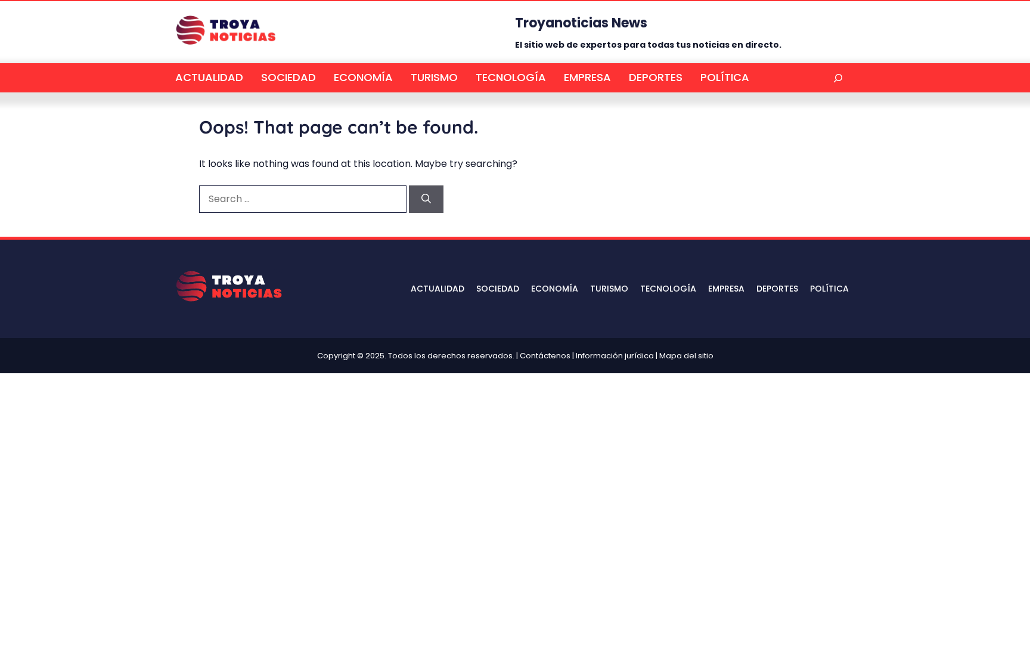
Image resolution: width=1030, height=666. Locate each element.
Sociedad (288, 77)
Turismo (434, 77)
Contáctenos (545, 355)
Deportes (655, 77)
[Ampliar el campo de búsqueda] (838, 77)
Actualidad (209, 77)
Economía (363, 77)
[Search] (426, 199)
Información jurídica (615, 355)
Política (724, 77)
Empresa (587, 77)
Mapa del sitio (686, 355)
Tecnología (511, 77)
